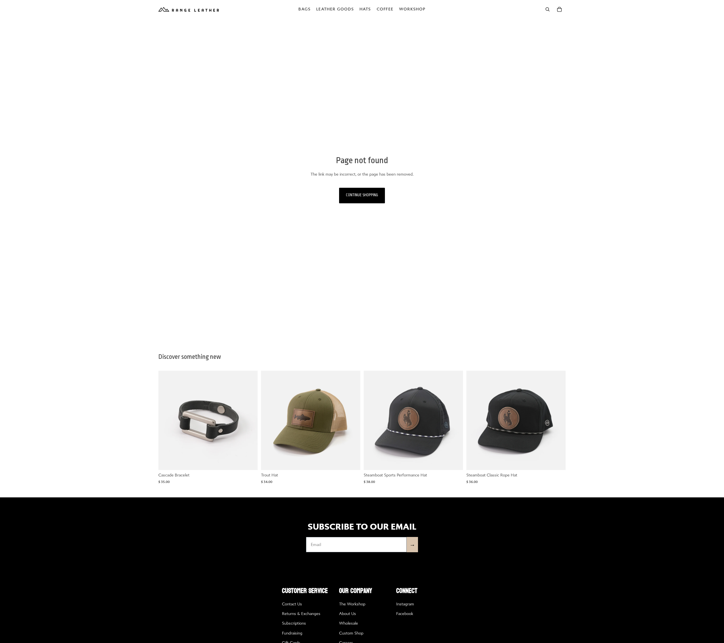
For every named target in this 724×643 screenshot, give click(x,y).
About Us (347, 613)
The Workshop (352, 604)
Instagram (405, 604)
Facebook (404, 613)
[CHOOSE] (249, 461)
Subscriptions (294, 623)
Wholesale (348, 623)
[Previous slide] (166, 420)
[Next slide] (249, 420)
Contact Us (292, 604)
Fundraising (292, 633)
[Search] (547, 9)
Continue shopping (362, 195)
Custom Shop (351, 633)
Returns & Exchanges (301, 613)
